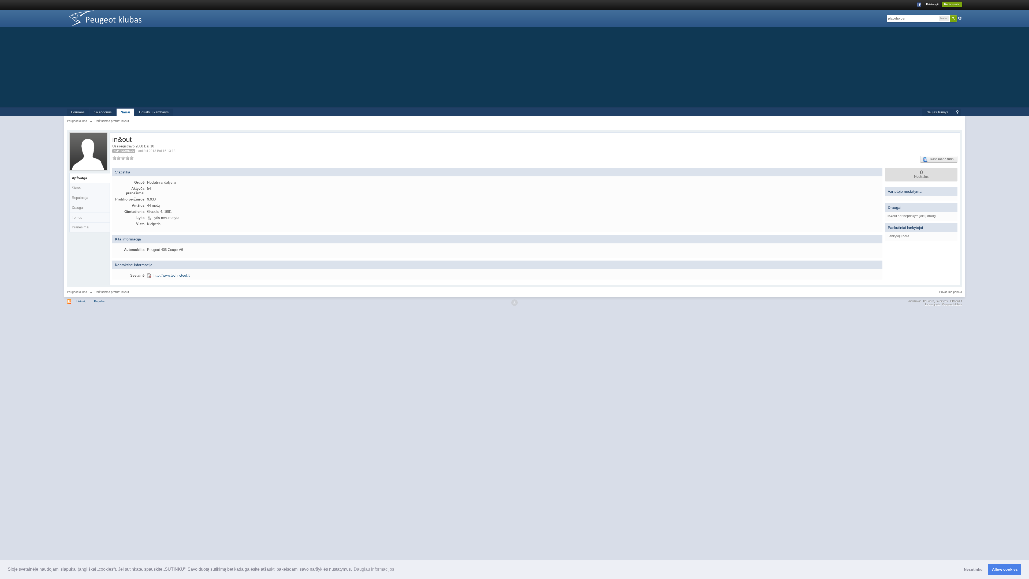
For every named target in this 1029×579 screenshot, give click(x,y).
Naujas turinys (937, 112)
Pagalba (99, 301)
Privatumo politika (950, 292)
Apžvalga (79, 178)
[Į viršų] (514, 302)
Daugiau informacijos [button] (374, 569)
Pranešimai (80, 227)
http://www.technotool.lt (172, 275)
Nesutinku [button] (973, 569)
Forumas (78, 112)
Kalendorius (103, 112)
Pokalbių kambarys (154, 112)
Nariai (125, 112)
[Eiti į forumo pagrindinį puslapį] (115, 18)
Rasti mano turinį (941, 159)
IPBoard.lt (955, 301)
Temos (77, 218)
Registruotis (952, 4)
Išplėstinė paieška (960, 18)
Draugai (78, 208)
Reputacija (80, 198)
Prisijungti (932, 4)
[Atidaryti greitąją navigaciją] (957, 112)
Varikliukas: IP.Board (921, 301)
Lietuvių (81, 301)
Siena (76, 188)
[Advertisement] (514, 67)
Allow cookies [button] (1005, 569)
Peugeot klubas (77, 292)
